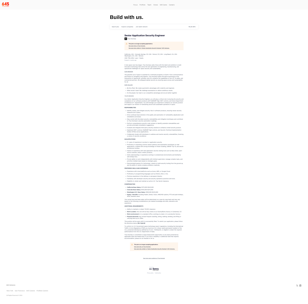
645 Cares (163, 5)
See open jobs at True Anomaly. (137, 46)
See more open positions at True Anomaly (154, 258)
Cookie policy (158, 273)
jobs (115, 27)
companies (127, 27)
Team (149, 5)
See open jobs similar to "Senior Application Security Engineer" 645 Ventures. (149, 48)
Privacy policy (150, 273)
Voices (155, 5)
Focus (135, 5)
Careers (172, 5)
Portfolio (142, 5)
